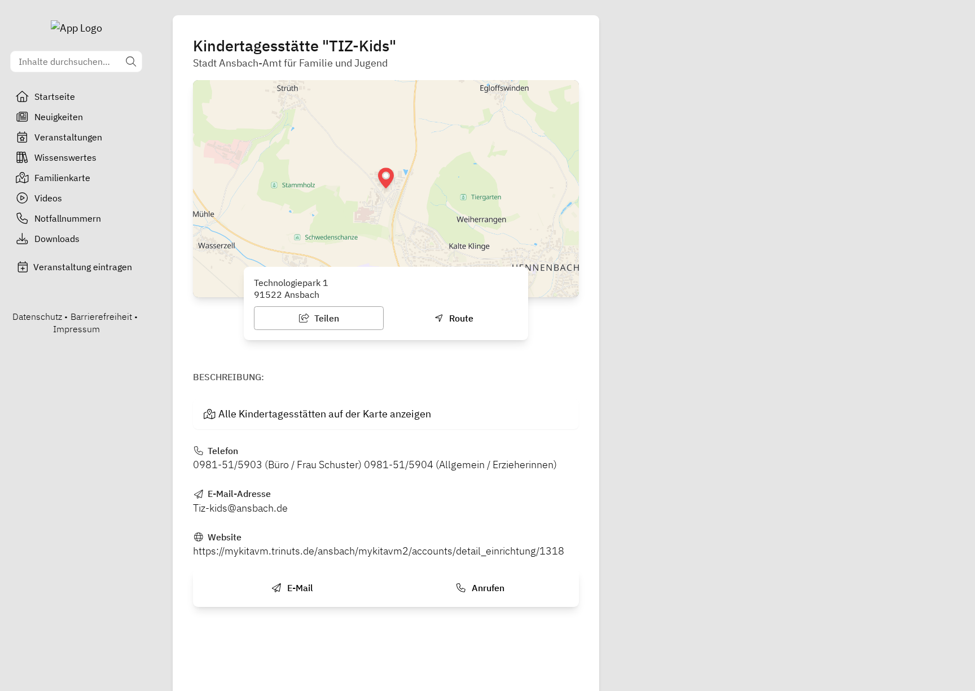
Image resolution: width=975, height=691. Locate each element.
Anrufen (486, 587)
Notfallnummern (67, 218)
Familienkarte (62, 177)
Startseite (54, 96)
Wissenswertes (65, 157)
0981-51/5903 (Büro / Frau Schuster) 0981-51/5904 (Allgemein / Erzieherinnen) (375, 464)
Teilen (325, 318)
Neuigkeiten (58, 116)
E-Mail (299, 587)
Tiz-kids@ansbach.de (240, 507)
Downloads (57, 238)
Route (460, 318)
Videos (48, 198)
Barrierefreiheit (101, 316)
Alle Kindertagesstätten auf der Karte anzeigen (324, 413)
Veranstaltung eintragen (82, 266)
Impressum (76, 329)
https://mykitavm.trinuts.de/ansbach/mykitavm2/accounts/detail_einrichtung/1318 (378, 550)
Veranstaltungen (68, 137)
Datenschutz (37, 316)
